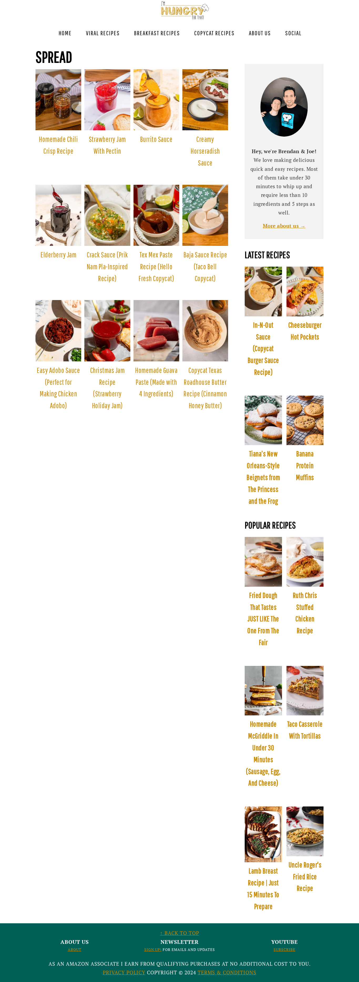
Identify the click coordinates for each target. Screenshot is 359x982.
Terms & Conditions (227, 972)
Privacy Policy (124, 972)
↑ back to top (179, 933)
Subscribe (284, 949)
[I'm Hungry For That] (184, 19)
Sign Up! (153, 949)
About (74, 949)
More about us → (284, 225)
